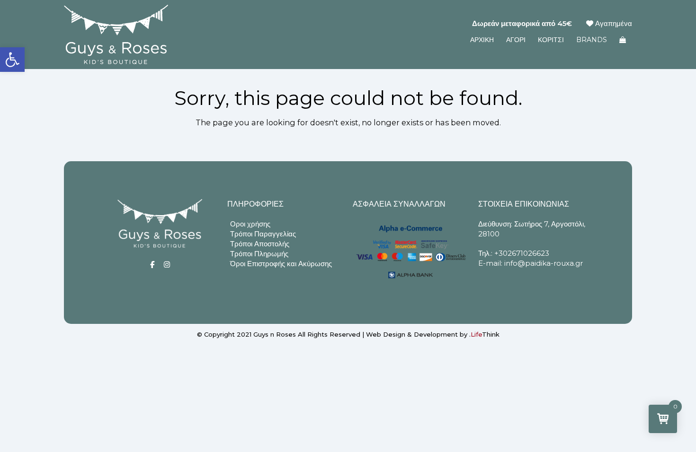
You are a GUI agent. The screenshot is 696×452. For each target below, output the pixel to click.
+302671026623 (521, 253)
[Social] (152, 264)
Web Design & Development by (433, 334)
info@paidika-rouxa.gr (543, 263)
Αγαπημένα (612, 23)
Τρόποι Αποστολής (259, 243)
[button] (12, 59)
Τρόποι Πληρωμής (259, 253)
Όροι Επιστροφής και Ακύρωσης (281, 263)
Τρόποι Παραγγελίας (263, 233)
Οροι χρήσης (250, 223)
